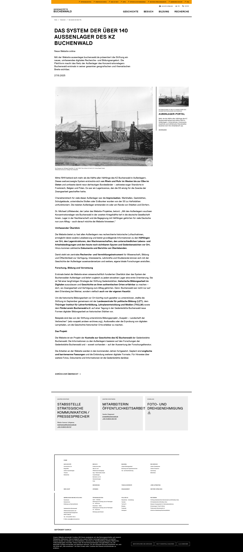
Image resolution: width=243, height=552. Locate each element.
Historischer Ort (68, 466)
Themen (66, 472)
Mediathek (66, 474)
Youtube (123, 502)
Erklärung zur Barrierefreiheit (71, 504)
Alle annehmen (183, 544)
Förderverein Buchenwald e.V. (157, 508)
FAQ (188, 2)
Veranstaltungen (97, 479)
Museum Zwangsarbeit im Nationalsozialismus (162, 504)
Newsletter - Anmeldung (128, 500)
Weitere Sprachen (156, 489)
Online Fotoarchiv (154, 468)
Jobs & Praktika (155, 485)
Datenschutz (67, 502)
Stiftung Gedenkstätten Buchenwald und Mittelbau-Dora (164, 500)
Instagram (124, 510)
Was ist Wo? (114, 2)
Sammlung (153, 470)
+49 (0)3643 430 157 (64, 427)
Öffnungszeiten (86, 2)
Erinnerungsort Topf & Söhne (157, 506)
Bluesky (123, 506)
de (176, 6)
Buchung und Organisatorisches (129, 468)
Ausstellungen (96, 474)
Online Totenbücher (155, 466)
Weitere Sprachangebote (158, 2)
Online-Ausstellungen (69, 470)
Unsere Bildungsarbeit (127, 466)
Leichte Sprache (167, 6)
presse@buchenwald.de (110, 416)
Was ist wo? (96, 468)
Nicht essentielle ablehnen (165, 544)
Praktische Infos (101, 2)
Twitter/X (124, 504)
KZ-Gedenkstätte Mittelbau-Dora (158, 502)
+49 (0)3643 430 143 (109, 419)
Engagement (126, 489)
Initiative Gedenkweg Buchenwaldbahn (160, 510)
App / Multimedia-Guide (99, 472)
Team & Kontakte (127, 485)
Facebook (124, 508)
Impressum (66, 500)
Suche (187, 6)
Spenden (95, 489)
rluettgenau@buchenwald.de (66, 425)
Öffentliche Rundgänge (138, 2)
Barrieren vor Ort (176, 2)
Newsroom (96, 485)
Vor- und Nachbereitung (127, 470)
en (178, 6)
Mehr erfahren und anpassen (142, 544)
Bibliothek (153, 472)
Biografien (66, 468)
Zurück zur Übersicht (66, 374)
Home (65, 460)
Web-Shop (67, 489)
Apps (124, 2)
